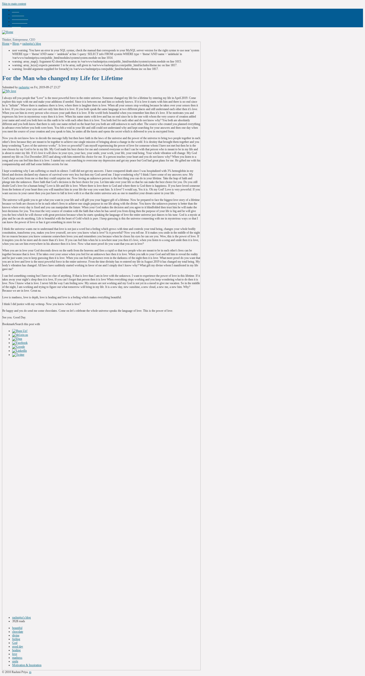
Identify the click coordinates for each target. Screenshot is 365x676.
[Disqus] (101, 422)
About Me (18, 14)
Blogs (15, 43)
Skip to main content (14, 3)
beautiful (17, 628)
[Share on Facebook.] (20, 343)
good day (17, 646)
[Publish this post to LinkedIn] (19, 351)
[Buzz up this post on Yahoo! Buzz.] (20, 331)
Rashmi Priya (10, 36)
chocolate (17, 631)
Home (15, 10)
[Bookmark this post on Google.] (18, 347)
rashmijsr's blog (31, 43)
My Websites (19, 21)
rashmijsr (24, 87)
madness (17, 657)
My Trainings (20, 18)
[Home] (7, 32)
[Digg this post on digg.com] (17, 339)
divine (15, 635)
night (15, 661)
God (14, 643)
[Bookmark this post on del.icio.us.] (20, 335)
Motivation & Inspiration (26, 665)
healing (16, 650)
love (14, 654)
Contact (16, 25)
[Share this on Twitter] (18, 355)
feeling (16, 639)
